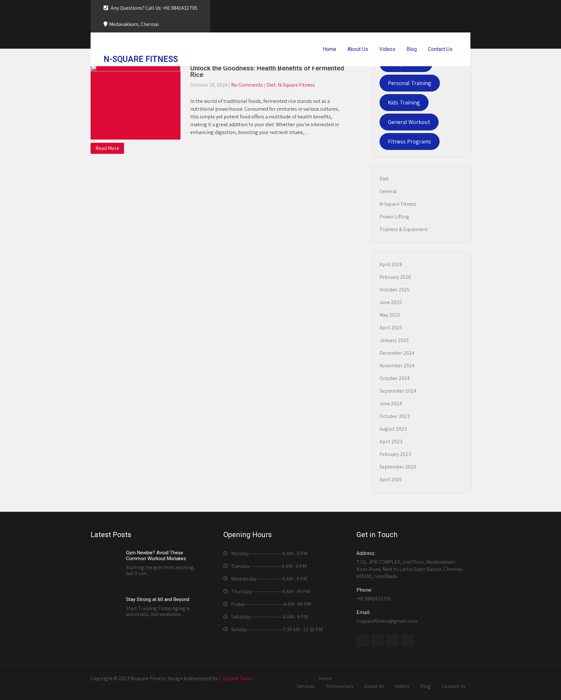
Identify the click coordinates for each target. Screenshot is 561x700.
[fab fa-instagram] (449, 8)
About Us (357, 49)
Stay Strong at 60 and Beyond (157, 599)
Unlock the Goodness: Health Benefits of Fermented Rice (267, 71)
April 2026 (391, 264)
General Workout (409, 122)
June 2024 (391, 403)
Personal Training (409, 83)
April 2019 (391, 479)
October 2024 (395, 378)
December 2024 (397, 353)
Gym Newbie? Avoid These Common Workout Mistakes (156, 555)
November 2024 (397, 365)
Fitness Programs (409, 141)
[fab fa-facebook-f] (422, 8)
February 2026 (395, 277)
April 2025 (391, 327)
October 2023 (395, 416)
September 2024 (398, 390)
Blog (411, 49)
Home (329, 49)
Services (306, 686)
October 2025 (395, 289)
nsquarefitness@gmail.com (386, 616)
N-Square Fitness (296, 84)
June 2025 (391, 302)
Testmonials (340, 686)
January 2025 (394, 340)
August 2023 (393, 428)
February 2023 (395, 454)
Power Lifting (394, 216)
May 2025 (390, 315)
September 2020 (398, 466)
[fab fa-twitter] (436, 8)
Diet (271, 84)
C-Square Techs (235, 678)
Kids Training (404, 102)
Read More (107, 148)
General (388, 191)
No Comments (247, 84)
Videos (387, 49)
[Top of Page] (534, 686)
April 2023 (391, 441)
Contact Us (440, 49)
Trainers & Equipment (404, 229)
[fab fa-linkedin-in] (463, 8)
